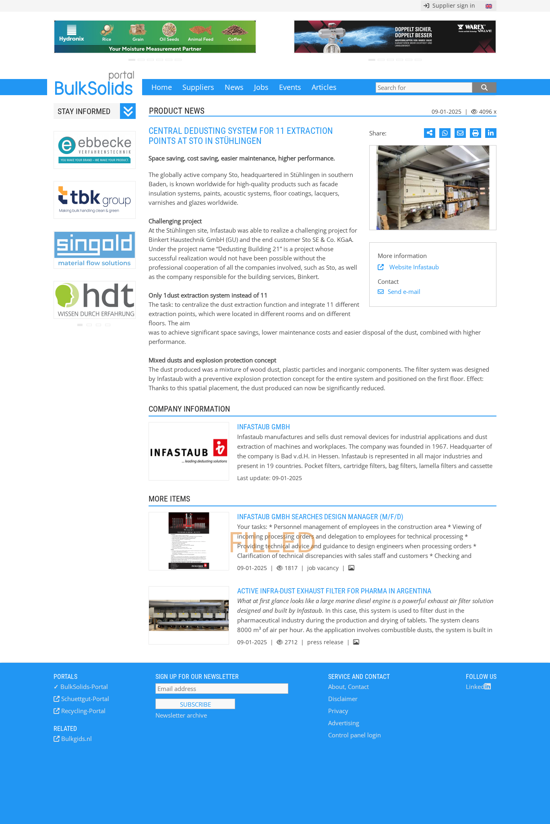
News (234, 87)
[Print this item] (475, 133)
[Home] (94, 87)
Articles (324, 87)
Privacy (338, 711)
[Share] (429, 133)
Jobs (261, 87)
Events (290, 87)
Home (161, 87)
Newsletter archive (181, 715)
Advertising (343, 723)
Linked (475, 687)
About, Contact (348, 687)
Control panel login (354, 735)
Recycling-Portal (82, 711)
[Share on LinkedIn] (490, 133)
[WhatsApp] (445, 133)
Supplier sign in (452, 5)
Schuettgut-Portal (84, 699)
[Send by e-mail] (460, 133)
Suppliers (198, 87)
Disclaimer (343, 699)
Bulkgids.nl (76, 739)
